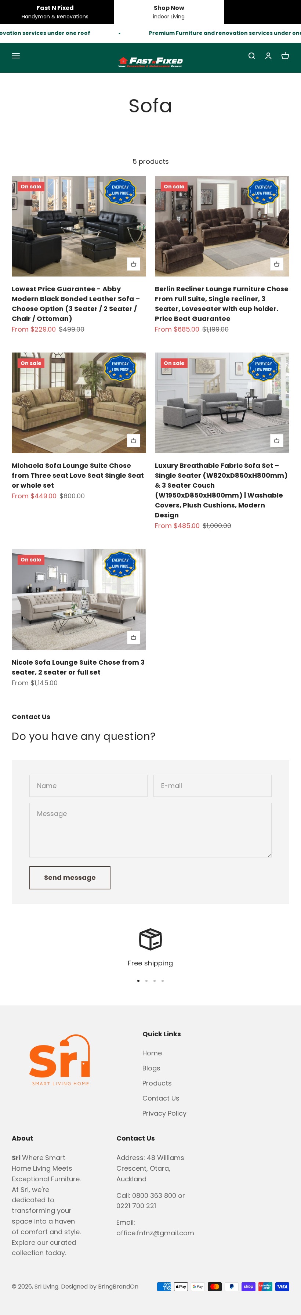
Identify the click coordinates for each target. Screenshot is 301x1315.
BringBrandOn (118, 1286)
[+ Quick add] (133, 264)
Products (157, 1083)
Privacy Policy (164, 1113)
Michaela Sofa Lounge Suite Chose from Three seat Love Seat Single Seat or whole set (78, 475)
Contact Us (160, 1098)
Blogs (151, 1068)
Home (152, 1053)
